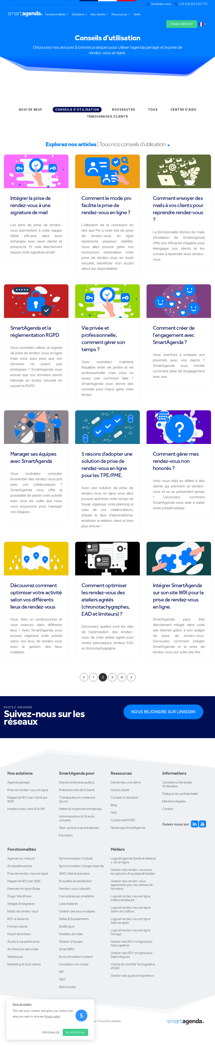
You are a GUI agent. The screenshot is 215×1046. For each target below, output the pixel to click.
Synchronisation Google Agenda (81, 866)
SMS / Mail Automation (74, 873)
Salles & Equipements (74, 919)
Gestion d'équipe (70, 942)
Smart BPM (66, 949)
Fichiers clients (17, 926)
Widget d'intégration (21, 904)
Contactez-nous (161, 4)
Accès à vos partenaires (23, 942)
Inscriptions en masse (73, 964)
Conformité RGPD (123, 820)
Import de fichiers (19, 934)
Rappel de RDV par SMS (23, 881)
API (61, 972)
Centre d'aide (120, 790)
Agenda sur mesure (21, 858)
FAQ (114, 813)
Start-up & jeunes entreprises (79, 828)
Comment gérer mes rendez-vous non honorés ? (176, 461)
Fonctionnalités (55, 14)
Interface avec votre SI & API (26, 809)
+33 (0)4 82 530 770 (193, 4)
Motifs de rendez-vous (22, 911)
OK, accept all (75, 1032)
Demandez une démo (126, 782)
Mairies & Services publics (76, 782)
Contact (167, 809)
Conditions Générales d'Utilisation (177, 784)
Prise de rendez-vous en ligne (27, 790)
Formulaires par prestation (76, 896)
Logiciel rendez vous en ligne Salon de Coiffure (130, 909)
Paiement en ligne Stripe (23, 889)
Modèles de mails (71, 934)
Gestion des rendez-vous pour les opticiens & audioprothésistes (133, 871)
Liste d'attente (68, 904)
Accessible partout (19, 866)
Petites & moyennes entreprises (80, 809)
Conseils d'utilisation (124, 797)
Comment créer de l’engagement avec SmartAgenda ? (174, 335)
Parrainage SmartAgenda (128, 828)
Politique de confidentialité (180, 794)
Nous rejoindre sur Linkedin (163, 711)
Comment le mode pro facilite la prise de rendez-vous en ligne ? (106, 205)
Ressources (119, 14)
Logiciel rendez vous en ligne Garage (130, 932)
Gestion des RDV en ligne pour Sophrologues (132, 955)
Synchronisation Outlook (76, 858)
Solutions (78, 14)
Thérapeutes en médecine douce (77, 799)
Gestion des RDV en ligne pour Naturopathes (132, 943)
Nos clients (98, 14)
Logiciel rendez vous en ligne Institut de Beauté (130, 898)
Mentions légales (173, 801)
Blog (114, 805)
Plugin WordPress (19, 896)
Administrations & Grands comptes (76, 818)
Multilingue (66, 926)
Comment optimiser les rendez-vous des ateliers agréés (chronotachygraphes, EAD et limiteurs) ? (105, 599)
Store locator (67, 987)
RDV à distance (18, 919)
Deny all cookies (22, 1004)
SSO (62, 979)
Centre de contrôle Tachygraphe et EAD (133, 966)
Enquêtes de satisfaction (75, 881)
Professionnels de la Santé (76, 790)
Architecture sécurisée (22, 949)
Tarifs (137, 14)
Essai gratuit (181, 24)
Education (66, 835)
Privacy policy (52, 1016)
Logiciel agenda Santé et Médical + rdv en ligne (133, 860)
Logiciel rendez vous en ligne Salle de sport (130, 921)
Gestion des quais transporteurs (132, 976)
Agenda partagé (18, 782)
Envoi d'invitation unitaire (76, 957)
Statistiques (15, 957)
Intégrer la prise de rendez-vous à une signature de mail (30, 205)
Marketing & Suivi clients (24, 964)
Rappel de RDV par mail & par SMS (27, 799)
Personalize (51, 1032)
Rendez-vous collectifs (74, 889)
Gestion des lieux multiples (77, 911)
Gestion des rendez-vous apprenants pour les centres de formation (132, 885)
